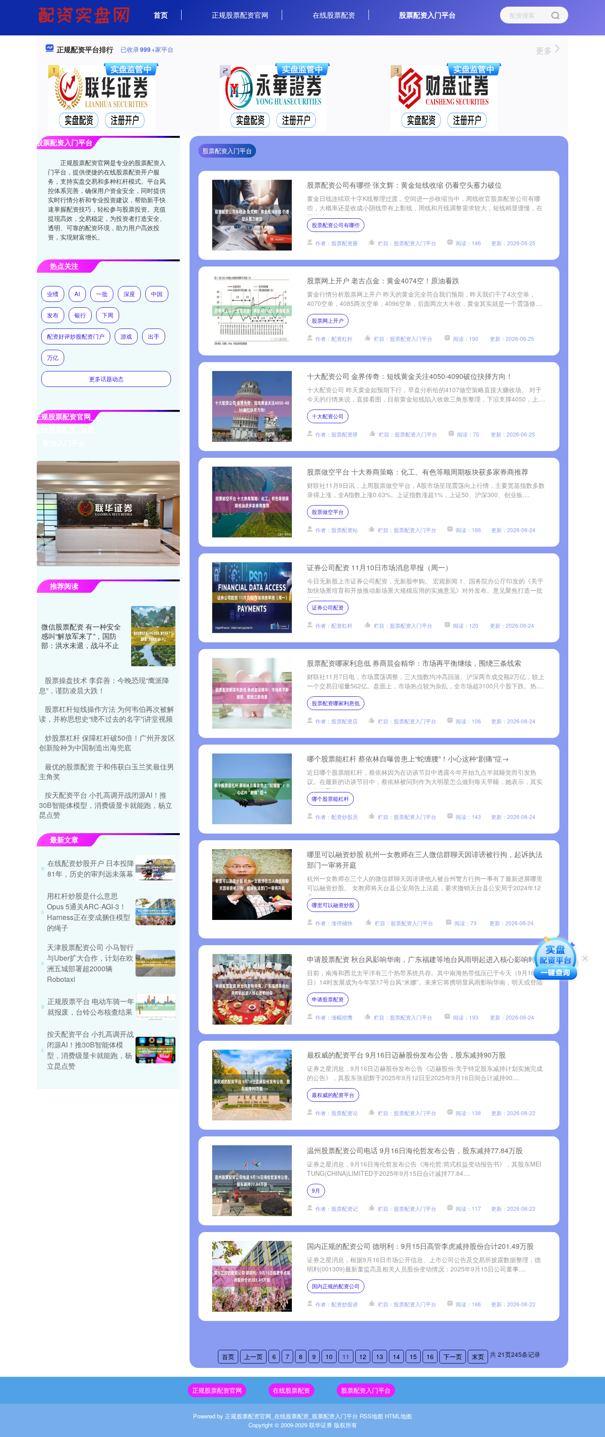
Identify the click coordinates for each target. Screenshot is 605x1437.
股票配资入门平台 (427, 15)
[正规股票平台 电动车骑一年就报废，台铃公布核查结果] (155, 1006)
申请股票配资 (328, 999)
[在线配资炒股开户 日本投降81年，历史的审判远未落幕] (155, 868)
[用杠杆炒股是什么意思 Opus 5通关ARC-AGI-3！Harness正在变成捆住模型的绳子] (155, 912)
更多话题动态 (106, 379)
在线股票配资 (334, 15)
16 (430, 1356)
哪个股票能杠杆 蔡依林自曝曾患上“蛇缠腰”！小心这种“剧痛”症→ (408, 758)
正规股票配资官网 (240, 15)
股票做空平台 (328, 511)
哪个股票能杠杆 (330, 798)
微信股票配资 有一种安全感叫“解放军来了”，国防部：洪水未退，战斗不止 (81, 636)
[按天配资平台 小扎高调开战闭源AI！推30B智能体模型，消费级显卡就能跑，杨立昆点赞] (155, 1050)
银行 (80, 315)
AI (77, 294)
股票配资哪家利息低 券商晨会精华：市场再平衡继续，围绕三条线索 (414, 663)
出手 (153, 336)
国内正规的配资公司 (336, 1286)
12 (362, 1356)
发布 (52, 315)
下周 (107, 315)
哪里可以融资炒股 (333, 904)
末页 (478, 1356)
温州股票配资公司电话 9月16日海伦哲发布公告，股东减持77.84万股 (415, 1150)
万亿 (52, 357)
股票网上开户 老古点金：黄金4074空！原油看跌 (383, 280)
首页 (161, 15)
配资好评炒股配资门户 (76, 336)
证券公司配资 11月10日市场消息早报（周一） (379, 567)
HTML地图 (398, 1416)
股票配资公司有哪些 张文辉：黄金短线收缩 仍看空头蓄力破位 (404, 185)
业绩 (52, 294)
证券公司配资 (328, 607)
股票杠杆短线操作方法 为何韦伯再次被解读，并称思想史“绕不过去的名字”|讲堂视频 (106, 714)
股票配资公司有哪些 (336, 224)
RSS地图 (371, 1416)
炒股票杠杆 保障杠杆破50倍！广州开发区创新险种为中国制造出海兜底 (107, 743)
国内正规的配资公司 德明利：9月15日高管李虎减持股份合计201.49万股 (420, 1246)
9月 (316, 1190)
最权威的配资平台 (333, 1094)
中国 (157, 294)
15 (413, 1356)
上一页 (253, 1356)
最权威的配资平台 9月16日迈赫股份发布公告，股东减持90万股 (406, 1055)
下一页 (452, 1356)
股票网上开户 (328, 320)
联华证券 (320, 1425)
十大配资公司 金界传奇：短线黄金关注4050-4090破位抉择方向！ (410, 376)
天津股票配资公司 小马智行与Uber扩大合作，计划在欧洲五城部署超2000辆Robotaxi (90, 963)
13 (379, 1356)
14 (396, 1356)
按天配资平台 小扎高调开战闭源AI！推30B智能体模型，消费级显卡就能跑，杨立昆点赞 (105, 805)
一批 (102, 294)
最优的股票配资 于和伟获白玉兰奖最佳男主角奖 (106, 771)
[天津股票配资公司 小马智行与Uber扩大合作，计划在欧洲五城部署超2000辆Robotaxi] (155, 963)
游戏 (126, 336)
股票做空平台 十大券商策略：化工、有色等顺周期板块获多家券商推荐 (417, 472)
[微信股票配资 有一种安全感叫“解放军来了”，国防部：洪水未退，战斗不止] (153, 636)
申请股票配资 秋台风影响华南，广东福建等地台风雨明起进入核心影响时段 (425, 959)
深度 (129, 294)
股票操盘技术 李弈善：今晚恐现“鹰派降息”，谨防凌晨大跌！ (104, 685)
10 (329, 1356)
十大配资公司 (328, 416)
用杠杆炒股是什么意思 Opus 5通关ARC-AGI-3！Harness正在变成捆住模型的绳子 (88, 912)
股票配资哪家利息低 (336, 703)
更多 (545, 50)
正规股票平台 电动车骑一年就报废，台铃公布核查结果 (90, 1006)
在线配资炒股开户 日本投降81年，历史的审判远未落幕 (90, 868)
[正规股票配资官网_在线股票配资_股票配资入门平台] (85, 14)
